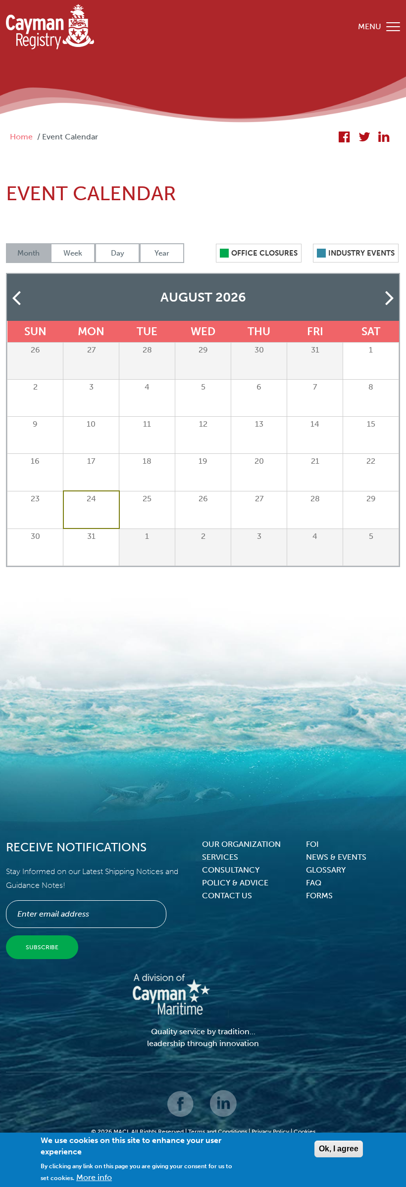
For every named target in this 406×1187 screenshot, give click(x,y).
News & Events (336, 857)
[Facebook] (181, 1110)
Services (220, 857)
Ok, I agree (338, 1148)
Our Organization (241, 844)
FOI (312, 844)
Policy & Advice (235, 882)
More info (94, 1177)
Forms (319, 895)
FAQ (313, 882)
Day (117, 253)
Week (72, 253)
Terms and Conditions (217, 1131)
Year (161, 253)
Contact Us (227, 895)
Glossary (326, 870)
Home (21, 136)
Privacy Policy (270, 1131)
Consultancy (230, 870)
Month (28, 253)
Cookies (304, 1131)
